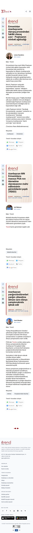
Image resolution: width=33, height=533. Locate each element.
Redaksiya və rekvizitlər (7, 478)
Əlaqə (2, 480)
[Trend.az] (6, 11)
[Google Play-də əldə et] (21, 518)
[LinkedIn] (21, 510)
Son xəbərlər (4, 466)
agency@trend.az (5, 458)
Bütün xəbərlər (17, 57)
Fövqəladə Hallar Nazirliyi (21, 393)
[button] (3, 18)
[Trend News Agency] (6, 443)
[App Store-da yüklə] (8, 518)
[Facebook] (6, 510)
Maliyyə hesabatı (5, 488)
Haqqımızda (4, 475)
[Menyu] (30, 11)
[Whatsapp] (2, 510)
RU (19, 530)
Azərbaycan (10, 134)
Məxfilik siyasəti (5, 497)
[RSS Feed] (25, 510)
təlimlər (9, 393)
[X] (10, 510)
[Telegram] (17, 510)
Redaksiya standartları (7, 483)
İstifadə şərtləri (5, 494)
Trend (8, 227)
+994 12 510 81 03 (5, 456)
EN (13, 530)
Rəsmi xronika (5, 469)
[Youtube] (14, 510)
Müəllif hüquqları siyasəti (7, 499)
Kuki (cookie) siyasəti (6, 502)
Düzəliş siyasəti (5, 485)
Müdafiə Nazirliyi (11, 252)
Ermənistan (20, 134)
